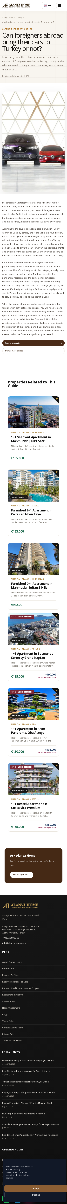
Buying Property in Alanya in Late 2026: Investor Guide (28, 1092)
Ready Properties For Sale (15, 981)
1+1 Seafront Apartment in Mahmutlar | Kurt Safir (31, 439)
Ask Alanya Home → (22, 875)
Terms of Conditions (12, 1040)
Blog (20, 17)
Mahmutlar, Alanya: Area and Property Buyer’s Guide (28, 1060)
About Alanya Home (12, 961)
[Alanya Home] (20, 905)
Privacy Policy (9, 1034)
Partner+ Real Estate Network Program (21, 988)
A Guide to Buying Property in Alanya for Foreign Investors (30, 1124)
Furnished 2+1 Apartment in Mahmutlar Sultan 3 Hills (31, 586)
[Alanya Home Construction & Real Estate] (16, 5)
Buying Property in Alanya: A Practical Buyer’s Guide (27, 1103)
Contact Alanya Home (12, 1027)
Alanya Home (8, 17)
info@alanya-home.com (14, 942)
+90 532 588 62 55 (10, 937)
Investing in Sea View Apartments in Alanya (23, 1113)
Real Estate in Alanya (12, 994)
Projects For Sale (10, 975)
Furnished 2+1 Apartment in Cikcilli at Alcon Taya (31, 512)
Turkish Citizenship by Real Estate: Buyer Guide (25, 1081)
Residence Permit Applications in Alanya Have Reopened (30, 1134)
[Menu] (59, 5)
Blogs (5, 1014)
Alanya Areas (8, 1001)
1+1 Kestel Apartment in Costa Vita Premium (29, 806)
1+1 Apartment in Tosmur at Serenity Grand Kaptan (32, 655)
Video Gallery (9, 1021)
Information (8, 968)
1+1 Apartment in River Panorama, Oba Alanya (28, 731)
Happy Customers (11, 1007)
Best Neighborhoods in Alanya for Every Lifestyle (26, 1071)
